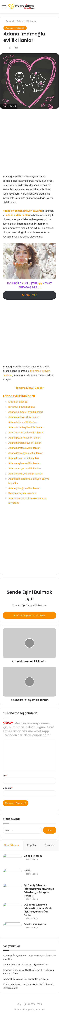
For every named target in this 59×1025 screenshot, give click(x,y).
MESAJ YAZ (29, 295)
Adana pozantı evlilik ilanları (24, 437)
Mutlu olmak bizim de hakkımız (18, 964)
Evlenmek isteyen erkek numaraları (20, 979)
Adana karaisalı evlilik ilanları (24, 442)
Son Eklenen (11, 845)
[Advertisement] (29, 143)
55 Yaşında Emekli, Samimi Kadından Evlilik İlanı (26, 984)
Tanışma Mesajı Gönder (29, 387)
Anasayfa (10, 21)
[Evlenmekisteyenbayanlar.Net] (21, 6)
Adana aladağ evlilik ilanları (23, 417)
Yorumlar (49, 845)
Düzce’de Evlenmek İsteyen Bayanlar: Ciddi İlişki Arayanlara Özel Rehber (38, 910)
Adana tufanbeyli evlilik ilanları (25, 427)
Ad (5, 775)
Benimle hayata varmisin (22, 493)
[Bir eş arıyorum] (12, 860)
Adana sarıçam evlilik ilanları (24, 468)
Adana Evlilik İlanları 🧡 (19, 396)
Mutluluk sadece (17, 401)
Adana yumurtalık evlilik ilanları (26, 432)
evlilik (27, 870)
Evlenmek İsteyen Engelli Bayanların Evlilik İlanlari (27, 955)
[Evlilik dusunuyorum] (12, 928)
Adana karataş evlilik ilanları (24, 447)
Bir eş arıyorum (33, 855)
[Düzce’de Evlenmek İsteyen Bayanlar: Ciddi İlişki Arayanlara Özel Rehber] (12, 909)
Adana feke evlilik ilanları (22, 422)
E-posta (7, 788)
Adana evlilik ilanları (27, 21)
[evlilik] (12, 875)
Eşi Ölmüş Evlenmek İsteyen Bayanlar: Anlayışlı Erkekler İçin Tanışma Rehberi (39, 890)
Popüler (31, 845)
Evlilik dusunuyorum (35, 924)
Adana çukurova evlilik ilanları (25, 473)
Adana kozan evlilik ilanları (23, 458)
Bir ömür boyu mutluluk (21, 406)
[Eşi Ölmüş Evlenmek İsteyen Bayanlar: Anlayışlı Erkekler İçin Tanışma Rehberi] (12, 890)
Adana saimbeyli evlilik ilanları (25, 411)
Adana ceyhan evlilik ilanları (24, 463)
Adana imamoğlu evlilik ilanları (25, 453)
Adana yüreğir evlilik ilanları (24, 488)
